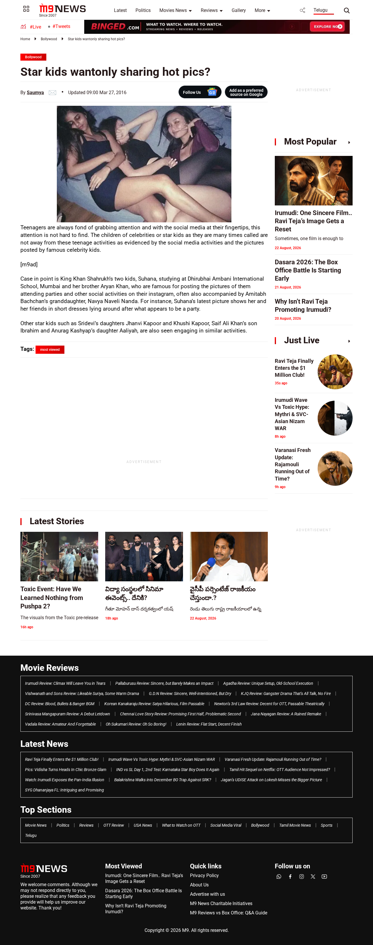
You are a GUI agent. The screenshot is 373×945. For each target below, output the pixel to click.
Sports (326, 825)
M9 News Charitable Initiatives (221, 903)
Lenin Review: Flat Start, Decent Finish (209, 724)
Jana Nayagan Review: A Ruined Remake (286, 714)
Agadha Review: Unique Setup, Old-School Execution (268, 683)
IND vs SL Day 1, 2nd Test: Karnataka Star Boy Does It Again (167, 769)
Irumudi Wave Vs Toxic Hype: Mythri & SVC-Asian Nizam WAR (161, 759)
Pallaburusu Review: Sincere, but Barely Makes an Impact (164, 683)
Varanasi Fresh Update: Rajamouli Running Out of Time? (273, 759)
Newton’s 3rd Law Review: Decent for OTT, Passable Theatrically (269, 703)
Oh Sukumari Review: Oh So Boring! (136, 724)
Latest (120, 10)
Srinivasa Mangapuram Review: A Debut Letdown (67, 714)
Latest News (44, 744)
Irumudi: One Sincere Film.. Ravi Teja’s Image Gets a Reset (144, 878)
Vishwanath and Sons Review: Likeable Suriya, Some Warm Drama (82, 693)
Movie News (36, 825)
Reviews (209, 10)
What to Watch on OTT (181, 825)
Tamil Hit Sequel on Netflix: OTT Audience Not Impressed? (279, 769)
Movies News (173, 10)
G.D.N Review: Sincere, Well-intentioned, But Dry (190, 693)
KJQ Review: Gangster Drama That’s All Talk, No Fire (286, 693)
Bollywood (49, 39)
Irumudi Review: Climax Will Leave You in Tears (65, 683)
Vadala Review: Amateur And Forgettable (60, 724)
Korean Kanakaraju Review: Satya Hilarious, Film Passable (154, 703)
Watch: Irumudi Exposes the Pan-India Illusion (64, 779)
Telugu (321, 10)
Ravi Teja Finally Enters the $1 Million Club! (61, 759)
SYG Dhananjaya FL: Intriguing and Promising (64, 790)
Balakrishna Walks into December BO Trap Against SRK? (162, 779)
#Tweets (61, 26)
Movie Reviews (49, 668)
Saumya (35, 92)
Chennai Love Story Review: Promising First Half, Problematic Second (180, 714)
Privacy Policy (204, 875)
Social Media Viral (225, 825)
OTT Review (113, 825)
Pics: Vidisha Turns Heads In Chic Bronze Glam (65, 769)
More (260, 10)
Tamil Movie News (295, 825)
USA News (143, 825)
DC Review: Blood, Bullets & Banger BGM (59, 703)
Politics (143, 10)
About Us (199, 885)
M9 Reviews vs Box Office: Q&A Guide (228, 913)
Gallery (239, 10)
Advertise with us (207, 894)
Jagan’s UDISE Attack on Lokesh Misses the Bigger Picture (271, 779)
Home (25, 39)
